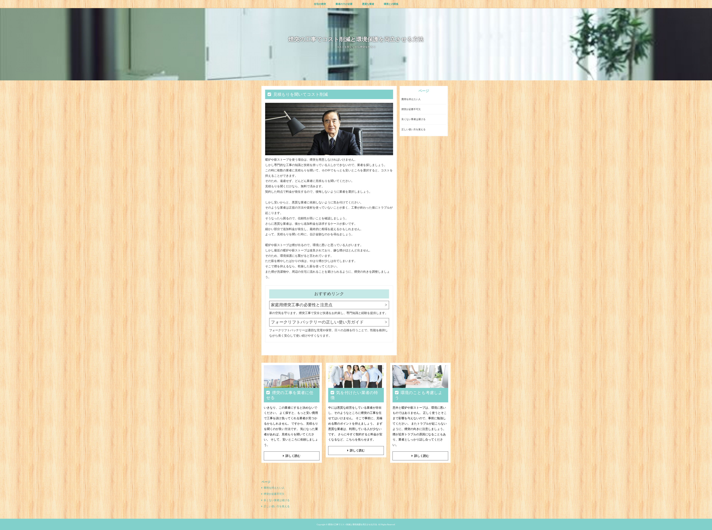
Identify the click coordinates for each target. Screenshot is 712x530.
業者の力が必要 (344, 4)
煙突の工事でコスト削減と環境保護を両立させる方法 (356, 39)
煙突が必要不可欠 (411, 109)
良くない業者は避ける (413, 119)
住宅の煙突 (320, 4)
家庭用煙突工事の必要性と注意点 (301, 305)
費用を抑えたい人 (411, 99)
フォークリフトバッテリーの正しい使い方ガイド (317, 322)
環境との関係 (391, 4)
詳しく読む (293, 455)
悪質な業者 (368, 4)
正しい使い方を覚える (413, 129)
